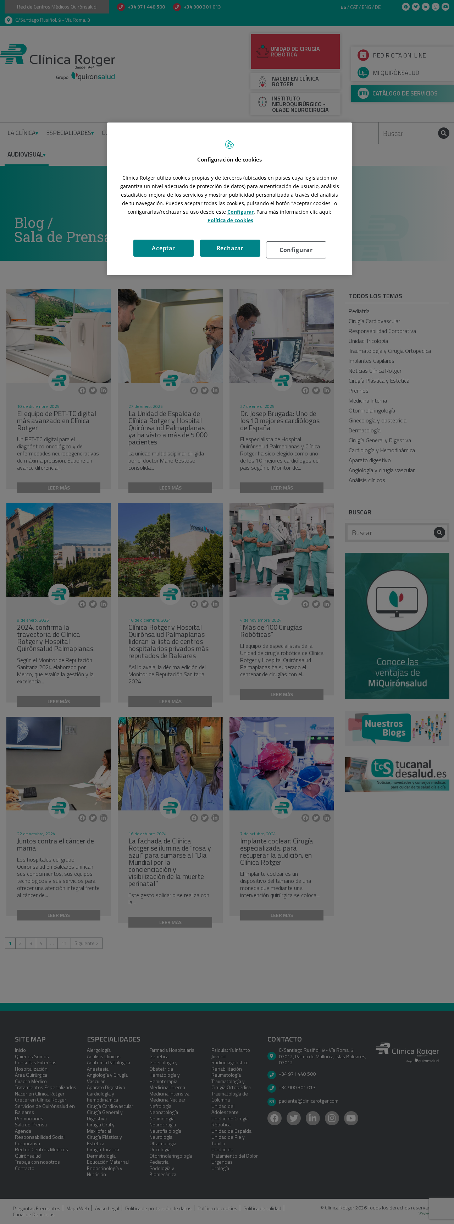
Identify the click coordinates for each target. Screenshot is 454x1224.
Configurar (296, 250)
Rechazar (230, 248)
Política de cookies (230, 220)
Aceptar (163, 248)
